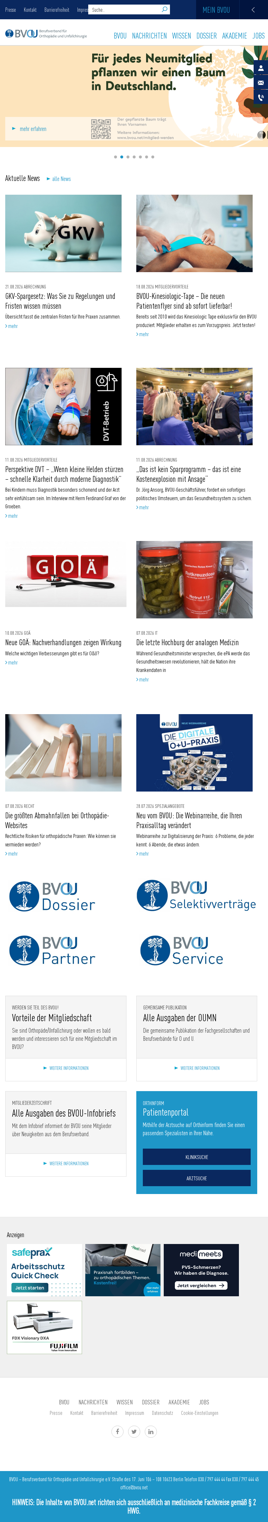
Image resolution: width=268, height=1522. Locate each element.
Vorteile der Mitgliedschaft (52, 1017)
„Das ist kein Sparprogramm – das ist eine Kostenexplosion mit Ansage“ (188, 473)
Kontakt (30, 9)
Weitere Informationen (69, 1068)
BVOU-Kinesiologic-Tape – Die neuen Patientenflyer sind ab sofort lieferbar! (185, 300)
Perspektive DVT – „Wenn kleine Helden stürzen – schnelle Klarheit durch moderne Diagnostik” (64, 473)
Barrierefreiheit (56, 9)
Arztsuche (197, 1178)
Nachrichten (149, 35)
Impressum (134, 1412)
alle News (61, 178)
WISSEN (181, 35)
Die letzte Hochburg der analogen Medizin (187, 642)
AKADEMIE (234, 35)
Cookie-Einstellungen (199, 1412)
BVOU (120, 35)
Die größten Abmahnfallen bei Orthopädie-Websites (57, 820)
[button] (115, 156)
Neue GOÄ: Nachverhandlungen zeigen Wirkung (63, 642)
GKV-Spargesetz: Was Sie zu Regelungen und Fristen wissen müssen (60, 300)
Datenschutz (162, 1412)
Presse (10, 9)
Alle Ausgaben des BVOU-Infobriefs (64, 1112)
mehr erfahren (33, 128)
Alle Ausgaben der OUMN (180, 1017)
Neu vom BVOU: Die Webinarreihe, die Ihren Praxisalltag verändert (189, 820)
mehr (12, 325)
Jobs (258, 35)
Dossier (206, 35)
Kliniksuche (197, 1156)
